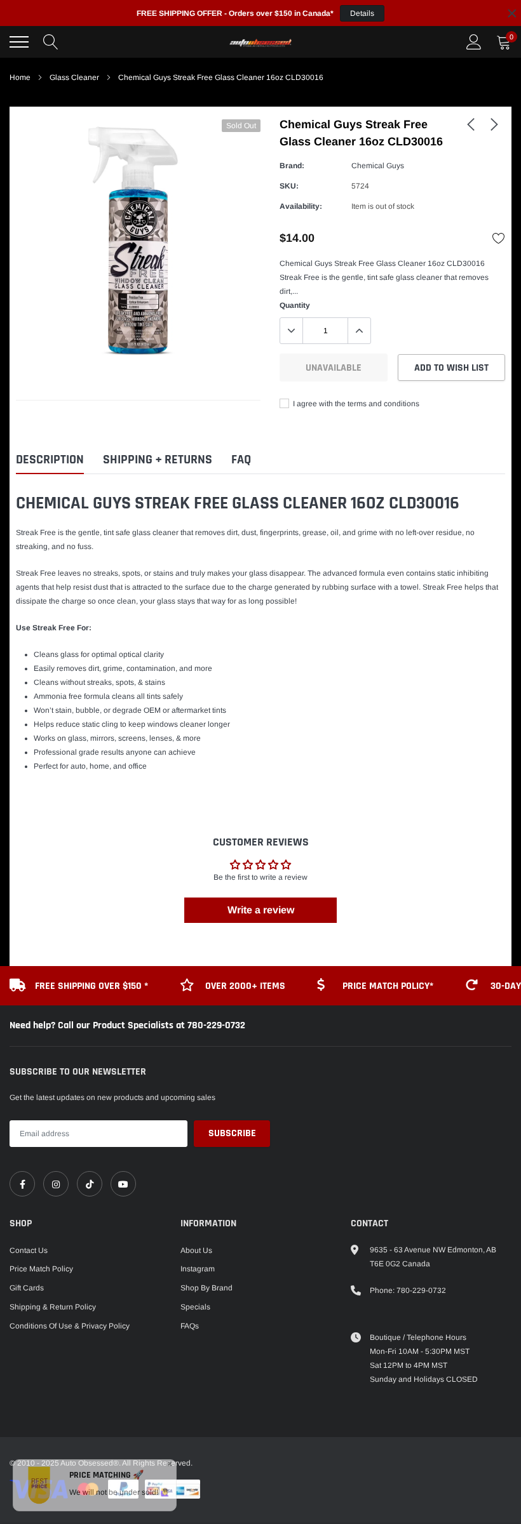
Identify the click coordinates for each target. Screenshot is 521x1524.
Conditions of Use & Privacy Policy (70, 1326)
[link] (471, 123)
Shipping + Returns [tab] (157, 460)
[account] (474, 41)
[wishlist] (498, 238)
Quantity (295, 305)
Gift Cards (27, 1287)
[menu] (19, 41)
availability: (301, 206)
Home (20, 77)
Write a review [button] (260, 909)
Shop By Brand (206, 1287)
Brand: (292, 165)
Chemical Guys (377, 165)
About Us (196, 1250)
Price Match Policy (41, 1268)
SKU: (289, 186)
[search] (50, 42)
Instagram (197, 1268)
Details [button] (362, 13)
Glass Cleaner (74, 77)
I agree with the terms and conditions (355, 403)
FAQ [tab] (241, 460)
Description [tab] (50, 460)
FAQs (189, 1326)
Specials (195, 1306)
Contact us (29, 1250)
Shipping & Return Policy (53, 1306)
